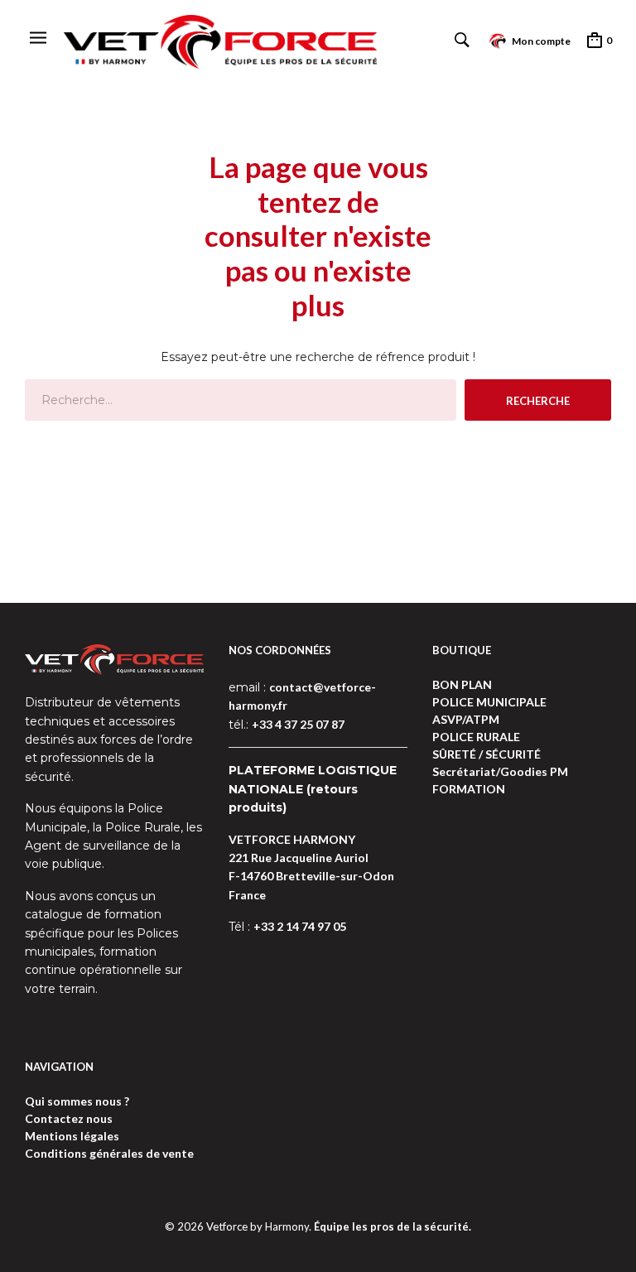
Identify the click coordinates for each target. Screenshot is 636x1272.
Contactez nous (69, 1118)
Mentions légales (72, 1136)
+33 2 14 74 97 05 (299, 926)
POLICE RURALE (476, 737)
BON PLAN (462, 684)
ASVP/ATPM (465, 719)
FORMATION (468, 789)
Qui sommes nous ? (77, 1101)
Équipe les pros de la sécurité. (392, 1226)
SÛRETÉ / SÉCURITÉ (486, 754)
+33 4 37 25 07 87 (298, 724)
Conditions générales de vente (109, 1153)
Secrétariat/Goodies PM (500, 771)
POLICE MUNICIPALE (489, 702)
